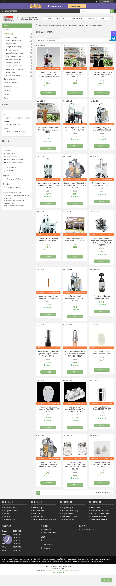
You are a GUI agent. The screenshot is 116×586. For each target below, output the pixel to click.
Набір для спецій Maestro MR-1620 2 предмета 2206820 (75, 74)
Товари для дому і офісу (13, 40)
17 (52, 493)
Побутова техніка (11, 44)
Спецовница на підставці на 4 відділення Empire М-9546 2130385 (48, 185)
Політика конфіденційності (71, 570)
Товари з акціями (38, 511)
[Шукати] (112, 11)
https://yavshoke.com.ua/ (21, 195)
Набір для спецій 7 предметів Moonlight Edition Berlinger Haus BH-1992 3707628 (101, 241)
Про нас (102, 18)
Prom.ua (68, 566)
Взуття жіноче (95, 508)
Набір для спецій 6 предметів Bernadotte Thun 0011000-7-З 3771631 (75, 409)
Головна (48, 18)
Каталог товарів (61, 18)
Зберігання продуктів (76, 25)
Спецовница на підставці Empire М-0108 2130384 (101, 129)
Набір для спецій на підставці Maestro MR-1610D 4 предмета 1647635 (48, 74)
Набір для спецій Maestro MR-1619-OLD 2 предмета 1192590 (48, 130)
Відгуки (6, 94)
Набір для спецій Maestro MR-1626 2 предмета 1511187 (102, 74)
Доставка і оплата (77, 18)
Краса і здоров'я (11, 72)
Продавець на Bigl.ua (58, 568)
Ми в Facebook (37, 513)
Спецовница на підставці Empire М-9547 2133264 (48, 239)
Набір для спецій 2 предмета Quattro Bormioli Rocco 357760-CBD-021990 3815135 (75, 465)
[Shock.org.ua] (8, 18)
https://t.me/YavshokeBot (15, 159)
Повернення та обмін (10, 511)
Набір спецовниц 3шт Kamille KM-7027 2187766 (75, 239)
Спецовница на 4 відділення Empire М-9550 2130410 (75, 129)
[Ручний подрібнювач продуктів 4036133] (101, 282)
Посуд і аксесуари (68, 508)
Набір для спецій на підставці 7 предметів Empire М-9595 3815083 (48, 464)
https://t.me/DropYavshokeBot (14, 206)
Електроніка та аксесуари (14, 47)
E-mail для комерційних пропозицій (44, 519)
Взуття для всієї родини (13, 59)
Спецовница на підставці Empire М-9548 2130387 (101, 184)
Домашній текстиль (12, 50)
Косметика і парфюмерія (99, 519)
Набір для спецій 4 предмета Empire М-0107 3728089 (75, 298)
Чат (108, 580)
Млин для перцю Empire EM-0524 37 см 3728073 (48, 297)
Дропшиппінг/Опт (9, 519)
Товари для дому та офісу (70, 511)
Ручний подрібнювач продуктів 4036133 (102, 297)
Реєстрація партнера (10, 83)
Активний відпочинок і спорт (15, 53)
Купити (48, 93)
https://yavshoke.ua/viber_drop (14, 200)
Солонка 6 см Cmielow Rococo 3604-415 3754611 (102, 353)
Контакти (91, 18)
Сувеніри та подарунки (13, 63)
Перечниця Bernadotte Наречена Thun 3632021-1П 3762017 (48, 409)
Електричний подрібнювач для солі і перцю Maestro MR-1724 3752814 (48, 354)
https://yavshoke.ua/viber (15, 162)
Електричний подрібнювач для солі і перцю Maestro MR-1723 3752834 (75, 354)
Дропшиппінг (8, 87)
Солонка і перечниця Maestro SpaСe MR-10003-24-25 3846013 (101, 464)
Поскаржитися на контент (53, 570)
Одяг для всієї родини (13, 75)
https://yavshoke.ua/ (13, 156)
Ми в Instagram (38, 516)
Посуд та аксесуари (59, 25)
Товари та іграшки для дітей (14, 56)
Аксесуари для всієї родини (14, 66)
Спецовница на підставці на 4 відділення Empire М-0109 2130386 (75, 185)
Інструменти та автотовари (14, 69)
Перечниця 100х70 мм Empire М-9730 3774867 (102, 408)
